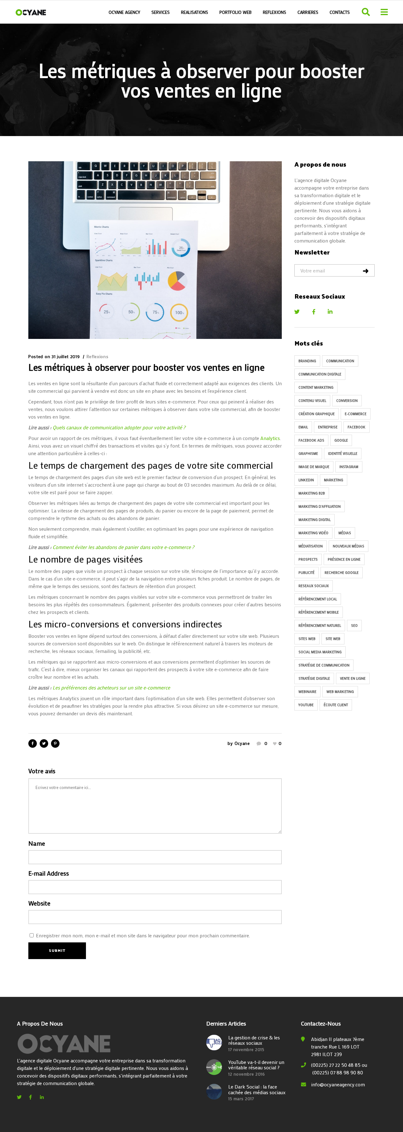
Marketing (333, 480)
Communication (340, 361)
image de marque (313, 467)
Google (341, 440)
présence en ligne (344, 559)
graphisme (308, 453)
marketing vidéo (313, 533)
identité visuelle (342, 453)
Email (303, 427)
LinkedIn (306, 480)
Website (39, 903)
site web (333, 639)
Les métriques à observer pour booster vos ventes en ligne (146, 367)
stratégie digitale (314, 678)
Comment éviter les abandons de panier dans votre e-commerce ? (123, 547)
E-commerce (355, 414)
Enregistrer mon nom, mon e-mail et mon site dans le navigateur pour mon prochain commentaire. (143, 935)
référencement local (317, 599)
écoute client (336, 705)
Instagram (348, 467)
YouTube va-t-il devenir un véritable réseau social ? (256, 1065)
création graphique (316, 414)
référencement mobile (318, 612)
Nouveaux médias (348, 546)
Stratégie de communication (323, 665)
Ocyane (242, 743)
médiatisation (310, 546)
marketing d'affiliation (319, 506)
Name (36, 843)
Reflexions (98, 356)
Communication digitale (319, 374)
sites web (306, 639)
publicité (306, 572)
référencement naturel (319, 625)
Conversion (347, 400)
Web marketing (340, 691)
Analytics (270, 438)
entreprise (328, 427)
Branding (307, 361)
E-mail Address (48, 873)
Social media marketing (320, 652)
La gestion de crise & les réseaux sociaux (254, 1040)
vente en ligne (353, 678)
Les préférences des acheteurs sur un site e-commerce (111, 687)
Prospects (308, 559)
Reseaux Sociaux (313, 586)
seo (354, 625)
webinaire (307, 691)
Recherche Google (342, 572)
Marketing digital (314, 519)
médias (344, 533)
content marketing (315, 387)
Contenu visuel (312, 400)
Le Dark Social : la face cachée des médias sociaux (257, 1089)
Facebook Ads (311, 440)
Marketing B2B (311, 493)
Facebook (357, 427)
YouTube (306, 705)
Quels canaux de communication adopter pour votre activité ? (119, 427)
